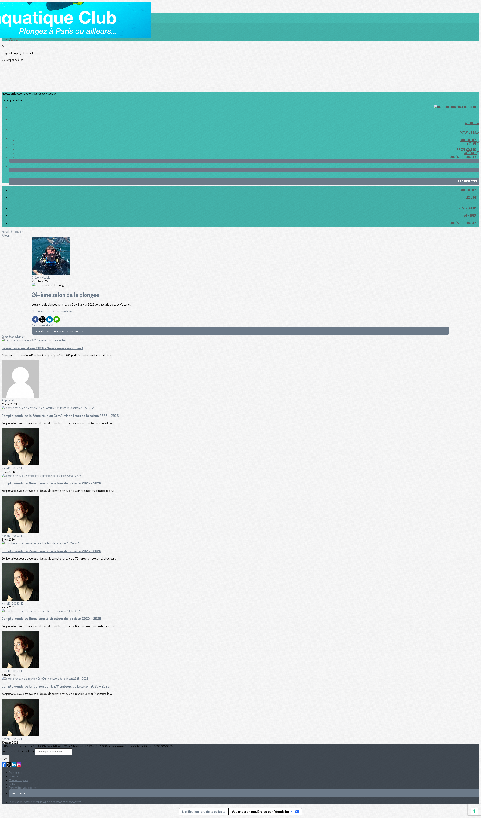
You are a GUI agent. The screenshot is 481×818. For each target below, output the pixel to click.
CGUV (12, 784)
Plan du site (15, 772)
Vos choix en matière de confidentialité (260, 811)
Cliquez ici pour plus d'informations (52, 311)
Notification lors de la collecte (203, 811)
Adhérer (470, 153)
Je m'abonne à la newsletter (18, 751)
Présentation (467, 208)
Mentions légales (18, 780)
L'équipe (13, 39)
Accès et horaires (463, 157)
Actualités (468, 190)
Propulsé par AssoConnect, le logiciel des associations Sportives (45, 802)
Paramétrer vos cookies (22, 787)
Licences (14, 776)
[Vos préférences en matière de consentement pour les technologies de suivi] (474, 811)
